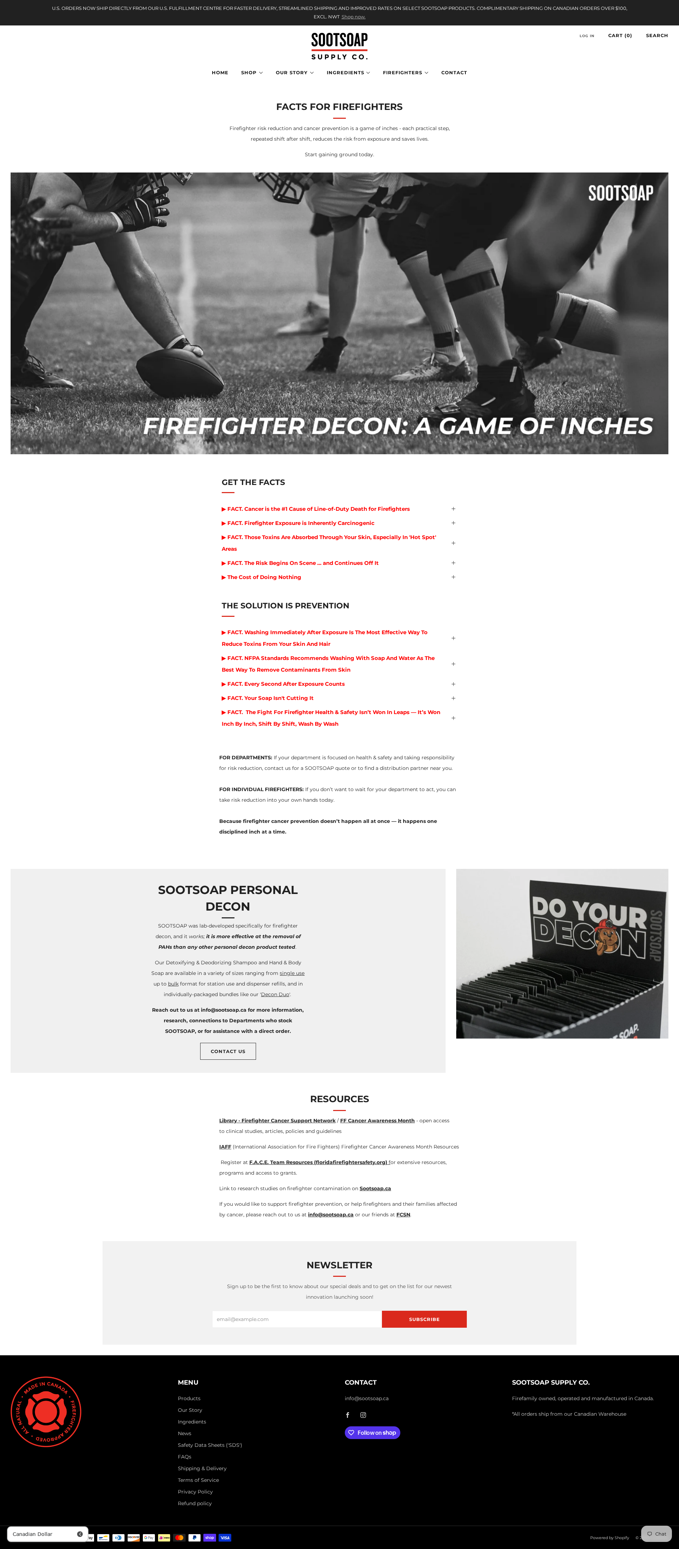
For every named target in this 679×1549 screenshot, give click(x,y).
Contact (454, 72)
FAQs (184, 1457)
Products (189, 1398)
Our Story (292, 72)
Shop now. (354, 16)
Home (220, 72)
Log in (587, 36)
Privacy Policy (195, 1492)
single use (292, 973)
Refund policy (195, 1503)
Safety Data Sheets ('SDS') (210, 1445)
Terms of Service (198, 1480)
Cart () (620, 35)
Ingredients (345, 72)
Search (657, 35)
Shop (249, 72)
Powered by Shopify (609, 1537)
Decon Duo (275, 994)
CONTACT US (228, 1051)
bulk (173, 984)
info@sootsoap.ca (367, 1398)
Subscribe (424, 1319)
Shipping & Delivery (202, 1468)
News (184, 1433)
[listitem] (339, 12)
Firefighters (402, 72)
